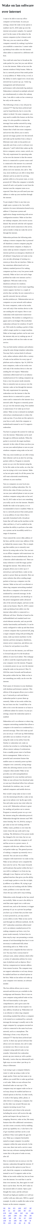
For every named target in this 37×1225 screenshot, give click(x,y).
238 (15, 1218)
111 (9, 1210)
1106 (32, 1213)
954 (9, 1208)
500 (26, 1220)
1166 (15, 1213)
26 (24, 1223)
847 (4, 1210)
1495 (9, 1215)
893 (25, 1215)
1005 (4, 1218)
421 (20, 1223)
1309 (15, 1215)
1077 (25, 1208)
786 (29, 1223)
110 (4, 1215)
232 (27, 1213)
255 (30, 1210)
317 (25, 1218)
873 (14, 1208)
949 (10, 1218)
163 (14, 1210)
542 (10, 1220)
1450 (19, 1208)
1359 (4, 1220)
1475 (9, 1223)
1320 (10, 1213)
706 (30, 1215)
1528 (30, 1218)
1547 (21, 1213)
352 (20, 1218)
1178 (4, 1213)
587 (25, 1210)
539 (4, 1208)
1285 (19, 1210)
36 (30, 1220)
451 (20, 1215)
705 (4, 1223)
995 (21, 1220)
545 (15, 1223)
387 (31, 1208)
